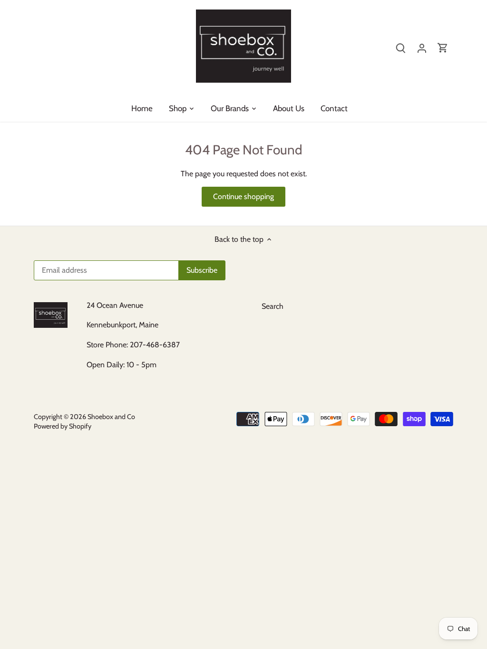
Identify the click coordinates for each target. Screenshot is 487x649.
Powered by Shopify (62, 426)
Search (272, 306)
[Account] (421, 48)
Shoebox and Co (111, 416)
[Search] (400, 48)
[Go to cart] (442, 48)
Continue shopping (243, 196)
